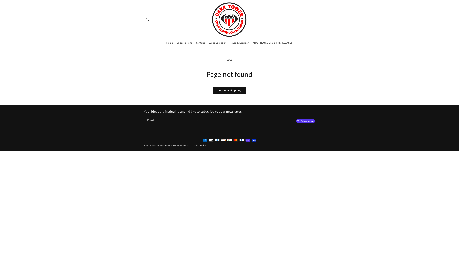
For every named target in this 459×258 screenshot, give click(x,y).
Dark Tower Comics (161, 145)
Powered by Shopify (180, 145)
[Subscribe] (196, 120)
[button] (147, 19)
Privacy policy (199, 145)
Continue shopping (229, 90)
